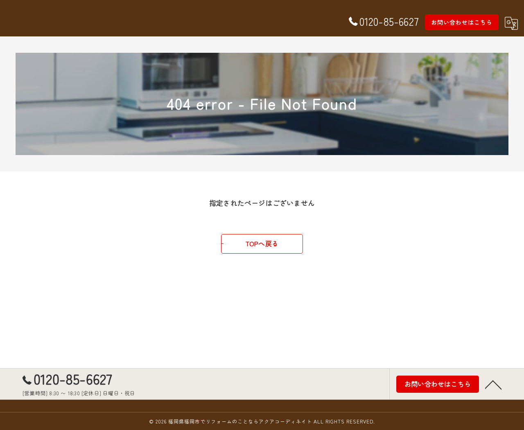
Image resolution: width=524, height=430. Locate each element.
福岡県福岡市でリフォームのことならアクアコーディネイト (240, 421)
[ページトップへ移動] (493, 384)
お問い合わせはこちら (461, 22)
